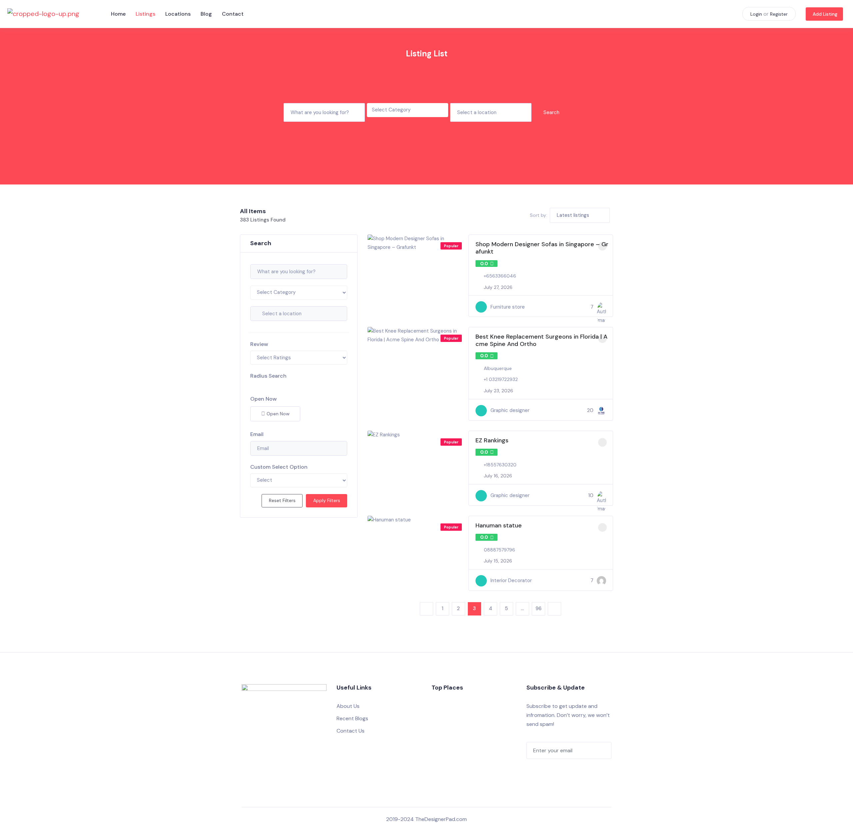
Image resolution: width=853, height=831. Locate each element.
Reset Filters (282, 500)
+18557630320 (500, 465)
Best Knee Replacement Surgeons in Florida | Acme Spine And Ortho (541, 340)
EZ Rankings (491, 440)
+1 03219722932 (501, 379)
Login (756, 14)
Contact (233, 13)
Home (118, 13)
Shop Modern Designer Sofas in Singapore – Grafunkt (541, 248)
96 (538, 608)
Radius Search (268, 375)
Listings (145, 13)
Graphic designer (509, 410)
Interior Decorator (511, 580)
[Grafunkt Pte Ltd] (601, 307)
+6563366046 (500, 276)
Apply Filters (326, 500)
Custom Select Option (279, 466)
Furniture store (507, 307)
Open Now (263, 398)
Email (257, 434)
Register (779, 14)
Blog (206, 13)
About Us (348, 706)
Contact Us (351, 730)
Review (259, 344)
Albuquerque (498, 368)
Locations (178, 13)
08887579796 (499, 550)
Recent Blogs (352, 718)
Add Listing (825, 14)
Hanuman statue (498, 525)
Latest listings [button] (573, 215)
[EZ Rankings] (601, 495)
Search (551, 112)
